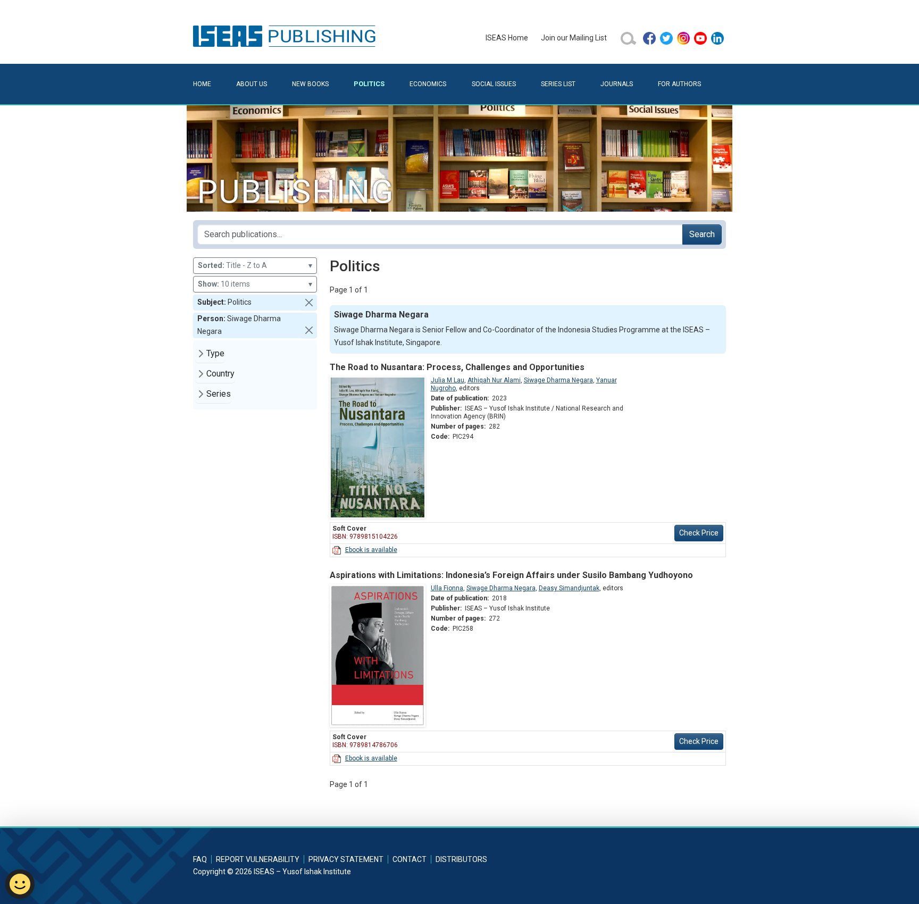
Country (220, 374)
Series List (558, 84)
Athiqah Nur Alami (494, 380)
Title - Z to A (255, 265)
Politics (369, 84)
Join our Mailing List (574, 38)
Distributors (461, 859)
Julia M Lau (447, 380)
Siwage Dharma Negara (558, 380)
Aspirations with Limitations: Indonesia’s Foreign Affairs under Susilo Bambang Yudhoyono (511, 575)
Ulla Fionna (447, 588)
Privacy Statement (345, 859)
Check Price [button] (699, 533)
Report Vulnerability (257, 859)
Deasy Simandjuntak (569, 588)
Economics (428, 84)
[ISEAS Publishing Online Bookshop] (286, 35)
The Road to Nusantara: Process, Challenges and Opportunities (457, 367)
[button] (309, 303)
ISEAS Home (507, 38)
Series (218, 394)
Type (215, 353)
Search (702, 234)
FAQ (200, 859)
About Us (251, 84)
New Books (310, 84)
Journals (616, 84)
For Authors (679, 84)
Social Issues (494, 84)
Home (202, 84)
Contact (409, 859)
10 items (255, 284)
